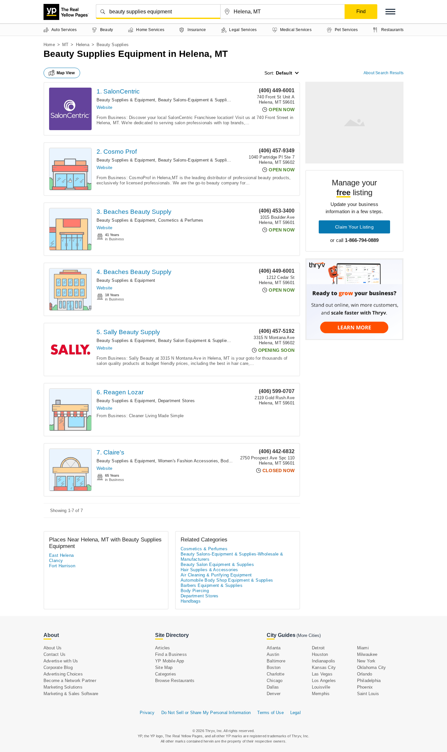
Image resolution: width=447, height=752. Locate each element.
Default (284, 73)
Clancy (56, 560)
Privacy (147, 712)
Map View (66, 73)
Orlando (364, 674)
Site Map (164, 667)
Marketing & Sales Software (71, 693)
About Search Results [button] (383, 73)
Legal (295, 712)
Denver (273, 693)
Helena (82, 44)
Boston (273, 667)
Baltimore (276, 660)
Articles (162, 647)
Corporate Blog (58, 667)
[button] (390, 11)
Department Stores (176, 400)
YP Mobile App (169, 660)
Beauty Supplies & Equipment (126, 99)
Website (104, 107)
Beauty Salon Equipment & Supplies (193, 340)
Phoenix (365, 687)
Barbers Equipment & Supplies (211, 585)
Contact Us (54, 654)
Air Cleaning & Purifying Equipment (216, 575)
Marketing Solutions (63, 687)
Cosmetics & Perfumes (181, 220)
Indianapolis (323, 660)
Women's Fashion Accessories (188, 460)
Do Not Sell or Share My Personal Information (206, 712)
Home (49, 44)
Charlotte (275, 674)
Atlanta (273, 647)
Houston (320, 654)
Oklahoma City (371, 667)
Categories (165, 674)
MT (65, 44)
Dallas (273, 687)
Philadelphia (369, 680)
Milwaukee (367, 654)
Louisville (321, 687)
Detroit (318, 647)
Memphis (321, 693)
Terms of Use (270, 712)
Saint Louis (368, 693)
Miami (363, 647)
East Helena (61, 555)
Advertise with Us (61, 660)
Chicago (274, 680)
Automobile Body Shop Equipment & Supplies (227, 580)
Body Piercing (234, 460)
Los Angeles (324, 680)
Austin (273, 654)
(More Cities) (308, 635)
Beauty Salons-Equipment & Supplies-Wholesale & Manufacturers (222, 99)
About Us (53, 647)
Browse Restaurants (175, 680)
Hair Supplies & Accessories (209, 569)
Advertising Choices (63, 674)
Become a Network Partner (70, 680)
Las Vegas (322, 674)
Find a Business (171, 654)
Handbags (191, 601)
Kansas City (324, 667)
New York (366, 660)
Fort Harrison (62, 565)
